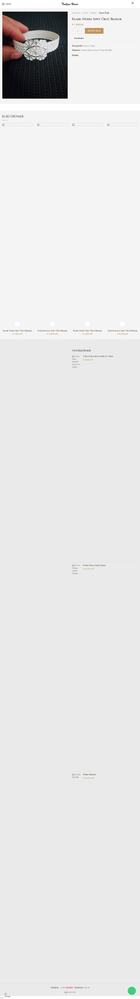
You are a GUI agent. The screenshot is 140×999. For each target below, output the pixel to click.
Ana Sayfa (76, 13)
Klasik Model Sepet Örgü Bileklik (97, 50)
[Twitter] (85, 55)
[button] (17, 324)
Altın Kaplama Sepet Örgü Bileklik (52, 330)
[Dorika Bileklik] (76, 875)
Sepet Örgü (104, 13)
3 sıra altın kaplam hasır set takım (98, 356)
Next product (136, 13)
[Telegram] (95, 55)
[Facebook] (81, 55)
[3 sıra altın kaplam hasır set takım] (76, 457)
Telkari (93, 13)
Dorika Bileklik (89, 774)
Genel (85, 13)
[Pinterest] (88, 55)
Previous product (131, 13)
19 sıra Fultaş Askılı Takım (94, 565)
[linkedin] (92, 55)
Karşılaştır (79, 38)
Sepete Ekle (94, 31)
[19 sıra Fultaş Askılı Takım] (76, 666)
